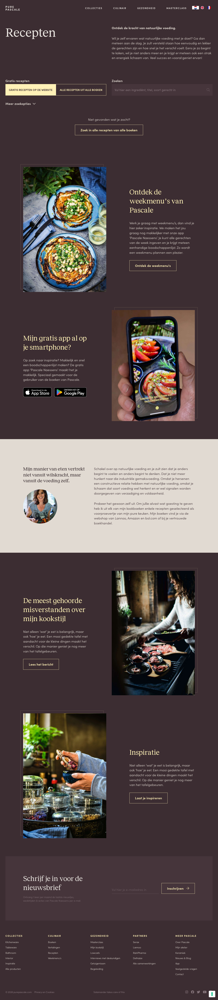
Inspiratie (10, 963)
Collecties (93, 8)
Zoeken (117, 80)
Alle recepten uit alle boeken (81, 90)
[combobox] (195, 7)
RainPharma (139, 952)
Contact (179, 974)
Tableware (11, 947)
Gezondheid (146, 8)
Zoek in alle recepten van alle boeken (109, 130)
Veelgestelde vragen (186, 968)
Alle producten (13, 968)
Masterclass (176, 8)
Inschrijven (175, 888)
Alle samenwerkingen (144, 963)
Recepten (53, 952)
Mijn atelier (181, 947)
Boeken (52, 942)
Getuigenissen (97, 963)
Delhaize (137, 958)
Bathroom (10, 952)
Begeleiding (96, 968)
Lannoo (137, 947)
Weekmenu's (54, 958)
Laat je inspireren (148, 798)
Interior (9, 958)
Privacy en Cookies (44, 992)
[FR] (209, 7)
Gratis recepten (17, 80)
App (177, 963)
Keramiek (180, 952)
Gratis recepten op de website (30, 90)
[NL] (195, 7)
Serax (136, 942)
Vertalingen (54, 947)
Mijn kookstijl (97, 947)
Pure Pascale (12, 8)
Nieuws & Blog (183, 958)
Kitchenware (12, 942)
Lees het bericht (41, 664)
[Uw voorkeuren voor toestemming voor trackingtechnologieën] (212, 994)
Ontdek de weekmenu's (153, 265)
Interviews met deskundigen (105, 958)
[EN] (202, 7)
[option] (202, 7)
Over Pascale (182, 942)
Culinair (119, 8)
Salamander (100, 992)
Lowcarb (95, 952)
